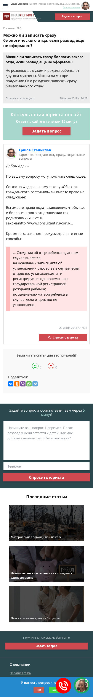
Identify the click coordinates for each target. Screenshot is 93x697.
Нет (39, 689)
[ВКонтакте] (10, 383)
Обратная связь (20, 673)
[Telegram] (35, 383)
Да (54, 689)
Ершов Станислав (35, 150)
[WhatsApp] (29, 383)
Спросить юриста (71, 7)
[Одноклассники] (16, 383)
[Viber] (23, 383)
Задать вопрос (72, 16)
